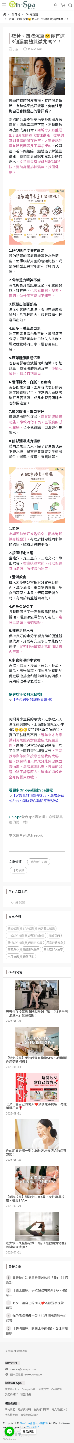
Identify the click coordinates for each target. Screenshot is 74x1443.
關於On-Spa (12, 1389)
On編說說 (18, 902)
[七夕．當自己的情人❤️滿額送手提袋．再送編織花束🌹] (37, 1087)
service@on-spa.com (23, 1369)
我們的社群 (11, 1394)
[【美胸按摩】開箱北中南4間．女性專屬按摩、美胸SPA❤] (37, 1180)
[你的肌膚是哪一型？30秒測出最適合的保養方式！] (37, 1134)
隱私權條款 (11, 1414)
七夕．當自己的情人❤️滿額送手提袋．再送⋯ (36, 1305)
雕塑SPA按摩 (31, 949)
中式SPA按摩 (16, 935)
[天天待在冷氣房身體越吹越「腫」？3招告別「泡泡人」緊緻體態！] (37, 995)
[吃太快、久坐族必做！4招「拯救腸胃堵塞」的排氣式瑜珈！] (37, 1226)
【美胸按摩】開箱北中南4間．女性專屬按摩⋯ (37, 1330)
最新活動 (28, 956)
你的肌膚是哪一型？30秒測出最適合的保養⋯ (36, 1318)
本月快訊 (18, 870)
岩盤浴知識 (35, 942)
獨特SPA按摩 (16, 942)
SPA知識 (28, 928)
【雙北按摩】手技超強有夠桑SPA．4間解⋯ (36, 1292)
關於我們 (54, 935)
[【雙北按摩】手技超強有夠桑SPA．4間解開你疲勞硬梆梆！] (37, 1041)
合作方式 (43, 1389)
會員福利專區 (41, 1409)
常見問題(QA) (59, 1409)
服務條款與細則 (29, 1414)
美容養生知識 (38, 862)
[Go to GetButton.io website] (9, 1439)
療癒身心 (13, 949)
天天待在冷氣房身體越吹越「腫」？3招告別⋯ (37, 1280)
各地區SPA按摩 (53, 949)
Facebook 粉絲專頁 (16, 1351)
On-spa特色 (29, 1389)
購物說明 (10, 1409)
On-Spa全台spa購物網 (34, 1423)
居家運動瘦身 (54, 942)
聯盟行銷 (26, 1394)
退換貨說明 (24, 1409)
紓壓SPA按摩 (36, 935)
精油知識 (13, 928)
